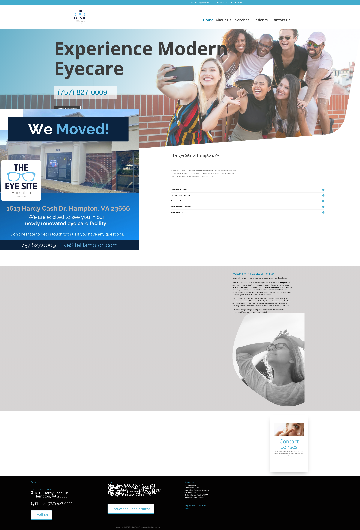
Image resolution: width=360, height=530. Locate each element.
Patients (260, 20)
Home (208, 20)
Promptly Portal (190, 485)
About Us (223, 20)
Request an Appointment (67, 108)
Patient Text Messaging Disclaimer (196, 490)
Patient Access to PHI (191, 488)
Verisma (187, 509)
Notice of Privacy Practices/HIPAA (196, 495)
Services (242, 20)
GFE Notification (190, 492)
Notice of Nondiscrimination (194, 497)
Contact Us (281, 20)
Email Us (41, 515)
